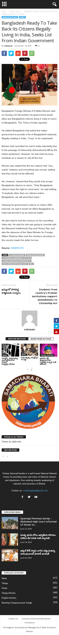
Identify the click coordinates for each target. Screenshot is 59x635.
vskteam (8, 46)
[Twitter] (30, 497)
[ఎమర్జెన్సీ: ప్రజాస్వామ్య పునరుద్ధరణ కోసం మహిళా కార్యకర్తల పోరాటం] (10, 350)
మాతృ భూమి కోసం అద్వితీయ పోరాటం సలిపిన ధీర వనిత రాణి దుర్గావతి (38, 536)
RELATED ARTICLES (17, 338)
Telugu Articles (47, 355)
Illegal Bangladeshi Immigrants (16, 261)
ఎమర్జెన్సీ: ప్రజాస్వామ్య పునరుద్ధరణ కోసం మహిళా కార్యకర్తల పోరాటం (10, 361)
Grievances (30, 622)
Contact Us (13, 618)
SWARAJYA (17, 248)
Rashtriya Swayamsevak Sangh (17, 603)
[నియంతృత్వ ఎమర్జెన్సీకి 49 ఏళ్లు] (29, 350)
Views (22, 17)
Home (4, 11)
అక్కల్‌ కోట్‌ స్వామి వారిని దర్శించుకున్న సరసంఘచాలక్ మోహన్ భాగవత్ (37, 552)
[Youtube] (36, 497)
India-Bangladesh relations (15, 264)
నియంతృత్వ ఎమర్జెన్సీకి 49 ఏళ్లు (29, 358)
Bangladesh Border (35, 255)
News (4, 355)
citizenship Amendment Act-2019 (16, 258)
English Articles (10, 17)
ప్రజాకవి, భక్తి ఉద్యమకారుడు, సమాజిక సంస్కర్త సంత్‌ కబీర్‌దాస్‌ (48, 361)
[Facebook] (23, 497)
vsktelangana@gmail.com (35, 490)
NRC (31, 264)
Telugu (5, 583)
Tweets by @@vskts (11, 441)
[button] (54, 4)
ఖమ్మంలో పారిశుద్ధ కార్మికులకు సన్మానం (11, 291)
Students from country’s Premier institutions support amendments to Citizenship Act (44, 296)
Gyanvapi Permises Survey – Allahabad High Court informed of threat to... (38, 521)
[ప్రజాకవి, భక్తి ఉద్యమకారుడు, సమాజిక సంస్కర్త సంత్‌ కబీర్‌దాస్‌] (48, 350)
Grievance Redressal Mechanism (36, 618)
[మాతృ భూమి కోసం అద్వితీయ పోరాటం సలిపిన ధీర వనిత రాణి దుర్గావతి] (10, 539)
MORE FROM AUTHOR (41, 338)
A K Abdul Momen (17, 255)
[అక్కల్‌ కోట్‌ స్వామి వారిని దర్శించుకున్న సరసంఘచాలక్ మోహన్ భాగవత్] (10, 555)
